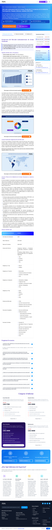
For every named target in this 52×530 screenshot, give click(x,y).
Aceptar (48, 528)
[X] (47, 503)
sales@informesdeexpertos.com (42, 67)
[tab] (7, 34)
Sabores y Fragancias (21, 7)
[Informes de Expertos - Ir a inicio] (4, 2)
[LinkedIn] (49, 503)
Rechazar (43, 528)
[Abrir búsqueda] (37, 1)
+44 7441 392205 (39, 71)
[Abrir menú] (49, 2)
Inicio (3, 7)
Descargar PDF (26, 90)
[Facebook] (43, 503)
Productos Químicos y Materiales (11, 7)
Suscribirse (24, 507)
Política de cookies (21, 528)
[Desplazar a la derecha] (33, 34)
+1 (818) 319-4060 (40, 66)
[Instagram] (45, 503)
